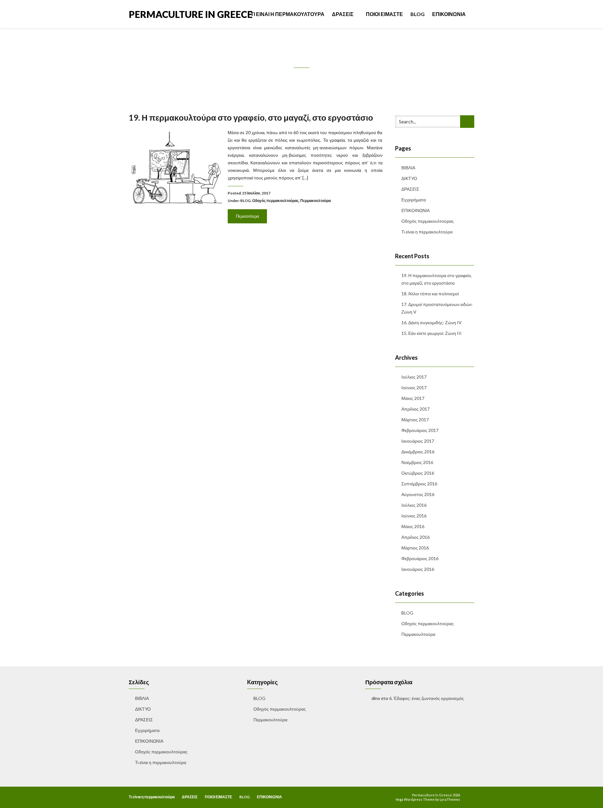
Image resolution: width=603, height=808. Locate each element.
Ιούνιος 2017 (413, 387)
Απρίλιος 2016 (415, 537)
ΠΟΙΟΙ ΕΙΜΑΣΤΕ (384, 14)
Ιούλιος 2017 (413, 376)
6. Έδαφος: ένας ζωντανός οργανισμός (426, 698)
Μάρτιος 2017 (415, 419)
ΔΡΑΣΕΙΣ (343, 14)
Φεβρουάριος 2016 (419, 558)
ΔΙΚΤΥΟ (409, 178)
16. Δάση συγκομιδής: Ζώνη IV (431, 322)
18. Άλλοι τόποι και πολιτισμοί (430, 293)
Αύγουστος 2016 (417, 494)
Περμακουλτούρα (315, 200)
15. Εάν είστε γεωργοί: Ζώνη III (431, 333)
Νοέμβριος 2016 (417, 462)
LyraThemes (450, 799)
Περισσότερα (247, 216)
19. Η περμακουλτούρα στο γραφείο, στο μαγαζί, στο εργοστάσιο (251, 117)
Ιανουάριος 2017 (417, 441)
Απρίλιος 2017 (415, 409)
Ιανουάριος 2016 (417, 569)
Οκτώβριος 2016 (417, 473)
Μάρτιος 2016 (415, 547)
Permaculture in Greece (191, 13)
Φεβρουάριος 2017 (419, 430)
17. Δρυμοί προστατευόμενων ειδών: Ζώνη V (437, 308)
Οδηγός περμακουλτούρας (275, 200)
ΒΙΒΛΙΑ (408, 167)
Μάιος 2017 (412, 398)
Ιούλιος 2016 (413, 505)
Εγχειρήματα (413, 199)
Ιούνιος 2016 (413, 515)
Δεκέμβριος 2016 (417, 451)
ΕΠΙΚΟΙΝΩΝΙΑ (449, 14)
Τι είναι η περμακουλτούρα (287, 14)
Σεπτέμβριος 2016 (419, 483)
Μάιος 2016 (412, 526)
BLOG (417, 14)
